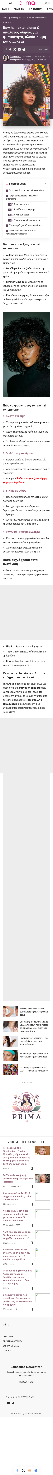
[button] (5, 3)
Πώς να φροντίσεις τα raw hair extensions (22, 197)
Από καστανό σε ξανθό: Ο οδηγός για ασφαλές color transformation (17, 1196)
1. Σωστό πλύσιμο (20, 204)
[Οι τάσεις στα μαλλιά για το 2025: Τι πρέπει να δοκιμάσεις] (10, 1069)
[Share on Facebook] (10, 49)
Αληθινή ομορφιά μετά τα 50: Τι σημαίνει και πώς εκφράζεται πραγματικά (16, 1235)
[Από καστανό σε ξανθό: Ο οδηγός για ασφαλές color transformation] (42, 1196)
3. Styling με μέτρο (20, 215)
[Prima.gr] (26, 3)
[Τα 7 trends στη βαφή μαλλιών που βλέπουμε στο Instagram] (42, 1178)
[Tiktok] (13, 1403)
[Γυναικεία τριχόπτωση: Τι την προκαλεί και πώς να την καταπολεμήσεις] (10, 1041)
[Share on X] (15, 49)
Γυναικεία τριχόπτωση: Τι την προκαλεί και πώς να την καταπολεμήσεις (34, 1041)
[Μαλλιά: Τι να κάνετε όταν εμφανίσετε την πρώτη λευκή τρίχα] (10, 1011)
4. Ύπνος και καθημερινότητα (26, 220)
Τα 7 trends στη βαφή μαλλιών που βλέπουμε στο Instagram (18, 1178)
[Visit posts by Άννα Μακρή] (6, 58)
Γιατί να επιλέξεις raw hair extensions (26, 190)
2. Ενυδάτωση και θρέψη (23, 209)
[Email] (19, 49)
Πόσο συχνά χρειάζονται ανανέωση (25, 225)
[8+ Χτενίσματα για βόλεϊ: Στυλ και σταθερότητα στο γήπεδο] (10, 1055)
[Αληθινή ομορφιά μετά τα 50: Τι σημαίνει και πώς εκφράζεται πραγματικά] (42, 1234)
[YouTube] (8, 1403)
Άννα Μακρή (15, 56)
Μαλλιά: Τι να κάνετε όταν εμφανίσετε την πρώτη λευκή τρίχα (34, 1011)
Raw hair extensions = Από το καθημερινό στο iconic (21, 232)
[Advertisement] (26, 612)
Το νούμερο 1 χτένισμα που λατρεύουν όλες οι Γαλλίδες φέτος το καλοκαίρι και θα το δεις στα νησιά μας (17, 1277)
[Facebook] (4, 1403)
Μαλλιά (7, 22)
